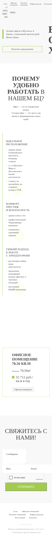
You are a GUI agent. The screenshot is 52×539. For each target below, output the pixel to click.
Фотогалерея (20, 518)
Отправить (26, 486)
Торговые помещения (24, 4)
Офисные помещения (14, 4)
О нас (5, 4)
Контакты (33, 518)
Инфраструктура (36, 4)
